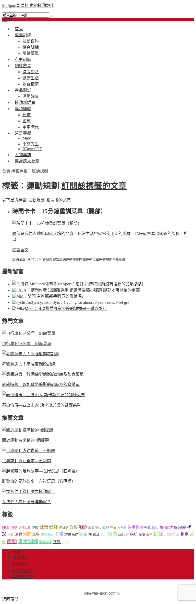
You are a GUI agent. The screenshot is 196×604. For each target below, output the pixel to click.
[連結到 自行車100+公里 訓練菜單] (28, 333)
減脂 (35, 534)
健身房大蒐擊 (27, 161)
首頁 (6, 171)
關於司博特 (22, 570)
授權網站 (20, 558)
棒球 (26, 115)
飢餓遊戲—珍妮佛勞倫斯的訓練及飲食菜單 (41, 384)
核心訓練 (180, 527)
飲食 (57, 541)
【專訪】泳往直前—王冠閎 (26, 461)
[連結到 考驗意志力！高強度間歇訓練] (30, 354)
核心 (155, 527)
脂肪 (134, 534)
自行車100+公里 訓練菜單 (26, 343)
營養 (83, 534)
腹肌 (142, 534)
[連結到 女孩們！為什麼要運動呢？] (28, 491)
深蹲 (18, 534)
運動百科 (30, 41)
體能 (65, 542)
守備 (113, 527)
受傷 (74, 527)
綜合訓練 (30, 47)
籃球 (26, 121)
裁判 (149, 534)
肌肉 (49, 259)
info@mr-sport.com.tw (102, 593)
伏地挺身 (24, 527)
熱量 (59, 534)
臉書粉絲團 (22, 577)
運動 (69, 259)
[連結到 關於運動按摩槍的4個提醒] (27, 430)
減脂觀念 (30, 72)
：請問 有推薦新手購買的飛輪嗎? (51, 296)
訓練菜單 (19, 259)
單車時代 (94, 527)
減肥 (27, 534)
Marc (26, 138)
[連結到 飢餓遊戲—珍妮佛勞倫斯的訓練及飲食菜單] (43, 374)
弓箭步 (122, 527)
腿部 (56, 259)
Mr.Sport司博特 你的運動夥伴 (28, 5)
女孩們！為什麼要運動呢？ (26, 502)
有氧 (147, 527)
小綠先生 (30, 144)
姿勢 (105, 527)
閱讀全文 (20, 250)
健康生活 (30, 78)
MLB (5, 527)
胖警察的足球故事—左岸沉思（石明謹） (39, 481)
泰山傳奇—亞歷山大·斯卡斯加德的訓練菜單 (41, 405)
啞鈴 (42, 259)
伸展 (35, 527)
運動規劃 (105, 259)
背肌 (121, 534)
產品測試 (23, 90)
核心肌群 (166, 527)
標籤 (7, 514)
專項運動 (23, 108)
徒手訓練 (135, 527)
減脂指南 (47, 534)
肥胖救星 (23, 65)
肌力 (104, 534)
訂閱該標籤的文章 (94, 185)
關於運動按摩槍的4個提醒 (25, 440)
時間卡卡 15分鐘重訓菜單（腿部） (59, 211)
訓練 (62, 259)
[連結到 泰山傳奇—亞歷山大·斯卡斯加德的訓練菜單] (43, 395)
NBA (13, 527)
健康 (43, 527)
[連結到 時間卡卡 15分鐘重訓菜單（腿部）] (47, 223)
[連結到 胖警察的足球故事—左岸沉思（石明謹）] (41, 471)
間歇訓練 (45, 542)
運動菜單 (92, 259)
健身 (53, 527)
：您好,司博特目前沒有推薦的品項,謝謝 (93, 284)
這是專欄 (23, 133)
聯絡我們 (20, 564)
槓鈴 (10, 534)
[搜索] (52, 16)
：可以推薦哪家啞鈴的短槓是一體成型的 (66, 308)
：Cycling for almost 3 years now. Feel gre (83, 302)
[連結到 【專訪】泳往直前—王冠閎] (28, 450)
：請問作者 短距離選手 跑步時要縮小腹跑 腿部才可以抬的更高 (80, 290)
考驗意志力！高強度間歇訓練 (28, 364)
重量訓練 (23, 35)
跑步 (184, 534)
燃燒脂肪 (71, 534)
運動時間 (79, 259)
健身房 (64, 527)
